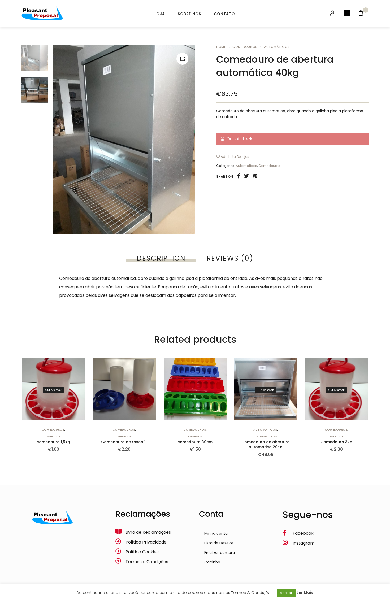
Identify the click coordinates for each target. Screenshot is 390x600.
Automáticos (277, 47)
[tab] (161, 258)
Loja (159, 13)
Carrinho (212, 562)
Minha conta (216, 533)
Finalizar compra (219, 552)
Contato (224, 13)
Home (221, 47)
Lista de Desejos (219, 543)
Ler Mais (305, 592)
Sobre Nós (189, 13)
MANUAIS (53, 436)
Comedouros (245, 47)
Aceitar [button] (286, 592)
